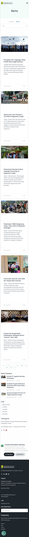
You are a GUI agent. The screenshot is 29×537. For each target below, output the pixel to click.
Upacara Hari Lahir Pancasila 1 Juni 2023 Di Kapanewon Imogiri (14, 115)
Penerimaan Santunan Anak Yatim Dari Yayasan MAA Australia (14, 280)
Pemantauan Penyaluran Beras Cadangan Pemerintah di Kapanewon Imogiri (13, 171)
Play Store (10, 454)
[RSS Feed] (8, 474)
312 (24, 250)
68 (7, 367)
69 (11, 367)
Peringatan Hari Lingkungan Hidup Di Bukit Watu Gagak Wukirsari (14, 61)
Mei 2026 (4, 411)
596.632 (3, 529)
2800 (19, 389)
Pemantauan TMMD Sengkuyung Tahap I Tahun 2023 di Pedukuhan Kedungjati (14, 226)
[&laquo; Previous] (2, 365)
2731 (21, 397)
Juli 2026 (4, 407)
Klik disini (25, 450)
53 (17, 365)
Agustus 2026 (6, 404)
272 (24, 195)
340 (24, 140)
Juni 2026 (4, 409)
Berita (18, 21)
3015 (19, 380)
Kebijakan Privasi (5, 503)
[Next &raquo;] (15, 367)
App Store (20, 454)
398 (24, 359)
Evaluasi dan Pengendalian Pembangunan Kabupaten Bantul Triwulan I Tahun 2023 (14, 335)
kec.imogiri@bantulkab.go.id (8, 495)
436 (2, 525)
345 (24, 305)
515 (24, 86)
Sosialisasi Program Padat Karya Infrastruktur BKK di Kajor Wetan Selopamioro (16, 385)
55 (26, 365)
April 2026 (4, 414)
